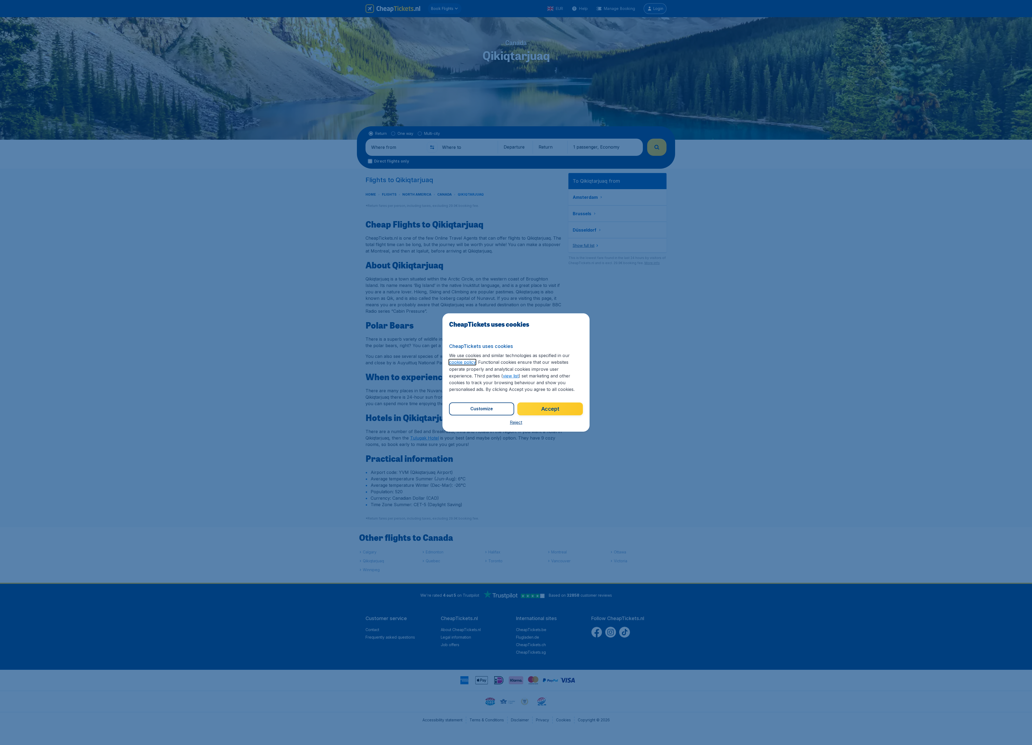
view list (511, 376)
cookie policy (462, 362)
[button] (516, 422)
